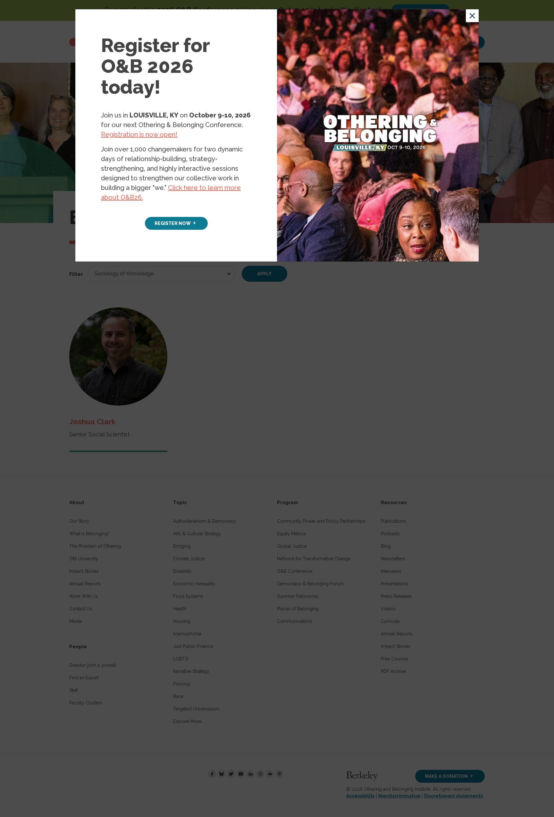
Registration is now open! (139, 134)
